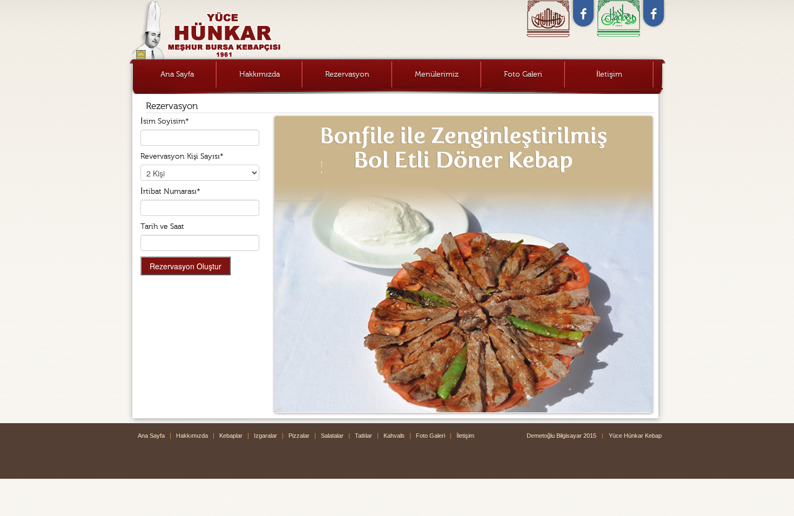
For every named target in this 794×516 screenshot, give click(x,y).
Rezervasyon (347, 74)
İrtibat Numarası (170, 191)
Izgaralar (265, 435)
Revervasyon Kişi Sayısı (182, 156)
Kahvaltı (394, 435)
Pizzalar (298, 435)
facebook (583, 14)
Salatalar (332, 435)
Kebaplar (231, 435)
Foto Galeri (523, 74)
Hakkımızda (259, 74)
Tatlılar (363, 435)
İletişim (609, 74)
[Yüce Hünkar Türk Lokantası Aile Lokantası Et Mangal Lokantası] (253, 30)
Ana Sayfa (177, 74)
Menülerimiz (437, 74)
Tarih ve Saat (162, 226)
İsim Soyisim (164, 121)
